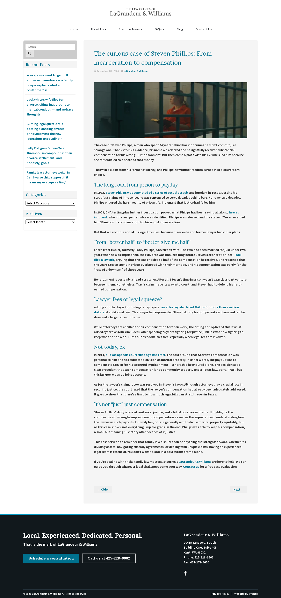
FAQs (158, 29)
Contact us (191, 466)
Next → (238, 489)
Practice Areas (129, 29)
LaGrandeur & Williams (136, 70)
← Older (103, 489)
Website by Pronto (246, 594)
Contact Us (203, 29)
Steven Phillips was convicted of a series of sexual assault (147, 192)
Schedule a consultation (51, 558)
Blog (179, 29)
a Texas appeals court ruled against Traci (135, 355)
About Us (97, 29)
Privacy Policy (220, 594)
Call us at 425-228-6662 (109, 558)
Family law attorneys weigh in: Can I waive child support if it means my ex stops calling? (49, 177)
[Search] (30, 53)
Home (74, 29)
